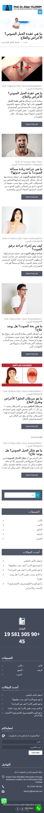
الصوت (25, 42)
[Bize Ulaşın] (39, 808)
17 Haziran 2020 (15, 238)
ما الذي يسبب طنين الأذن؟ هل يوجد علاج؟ (25, 708)
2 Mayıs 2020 (14, 319)
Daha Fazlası (32, 124)
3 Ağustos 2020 (13, 86)
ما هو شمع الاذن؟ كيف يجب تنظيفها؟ (25, 565)
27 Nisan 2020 (14, 443)
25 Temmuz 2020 (27, 161)
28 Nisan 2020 (14, 391)
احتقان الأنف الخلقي (33, 560)
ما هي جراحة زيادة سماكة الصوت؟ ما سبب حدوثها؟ (26, 170)
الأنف (39, 524)
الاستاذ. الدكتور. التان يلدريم (10, 42)
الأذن (40, 520)
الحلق (39, 529)
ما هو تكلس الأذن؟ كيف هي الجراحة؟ (25, 569)
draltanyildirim (34, 86)
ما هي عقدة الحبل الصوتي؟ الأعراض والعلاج (25, 94)
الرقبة (39, 534)
